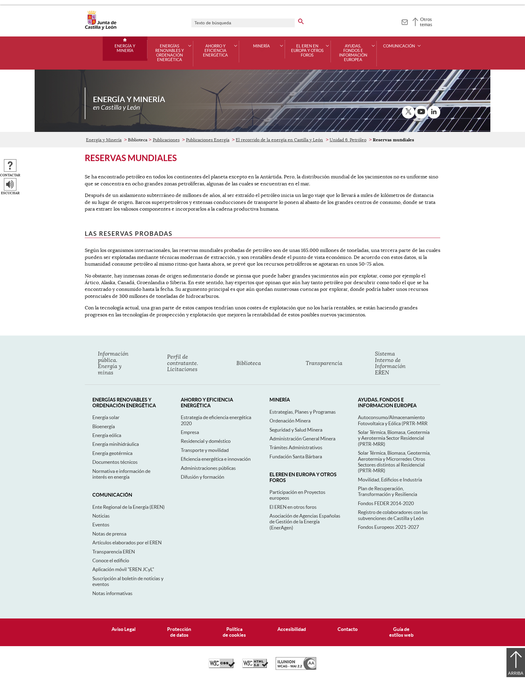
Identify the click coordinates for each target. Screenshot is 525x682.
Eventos (100, 524)
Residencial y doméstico (206, 441)
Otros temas (426, 22)
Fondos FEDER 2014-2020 (386, 503)
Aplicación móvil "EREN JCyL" (123, 569)
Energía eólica (106, 435)
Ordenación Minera (290, 420)
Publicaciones (166, 140)
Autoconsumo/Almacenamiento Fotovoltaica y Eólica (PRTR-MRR (392, 420)
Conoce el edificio (110, 560)
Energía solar (105, 417)
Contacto (348, 629)
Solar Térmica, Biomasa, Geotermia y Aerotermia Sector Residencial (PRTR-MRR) (394, 438)
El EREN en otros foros (293, 507)
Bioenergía (103, 426)
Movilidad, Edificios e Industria (390, 479)
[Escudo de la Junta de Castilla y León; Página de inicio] (100, 29)
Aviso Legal (124, 629)
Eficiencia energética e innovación (216, 459)
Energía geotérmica (112, 453)
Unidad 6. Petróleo (348, 140)
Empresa (190, 432)
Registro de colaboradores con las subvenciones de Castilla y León (393, 515)
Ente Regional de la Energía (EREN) (128, 507)
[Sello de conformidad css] (222, 666)
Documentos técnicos (115, 462)
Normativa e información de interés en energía (121, 474)
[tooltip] (404, 21)
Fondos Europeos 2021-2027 (388, 527)
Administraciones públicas (208, 468)
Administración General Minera (302, 438)
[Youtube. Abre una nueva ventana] (421, 112)
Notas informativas (112, 593)
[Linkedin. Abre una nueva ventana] (433, 112)
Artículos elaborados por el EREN (127, 542)
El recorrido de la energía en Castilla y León (279, 140)
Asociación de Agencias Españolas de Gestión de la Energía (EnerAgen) (304, 521)
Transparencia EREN (113, 551)
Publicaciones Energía (207, 140)
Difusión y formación (202, 477)
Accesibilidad (291, 629)
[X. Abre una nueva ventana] (408, 112)
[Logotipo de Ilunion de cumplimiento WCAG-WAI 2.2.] (296, 668)
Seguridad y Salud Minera (295, 429)
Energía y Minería (125, 48)
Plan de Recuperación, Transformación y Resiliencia (387, 491)
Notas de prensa (109, 533)
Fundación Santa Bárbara (295, 456)
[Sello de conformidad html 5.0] (255, 666)
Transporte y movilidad (205, 450)
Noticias (101, 515)
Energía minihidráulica (115, 444)
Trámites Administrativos (295, 447)
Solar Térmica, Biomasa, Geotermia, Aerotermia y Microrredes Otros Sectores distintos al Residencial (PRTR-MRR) (394, 461)
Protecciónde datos (179, 632)
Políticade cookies (234, 632)
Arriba (515, 673)
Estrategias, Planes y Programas (302, 412)
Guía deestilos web (401, 632)
